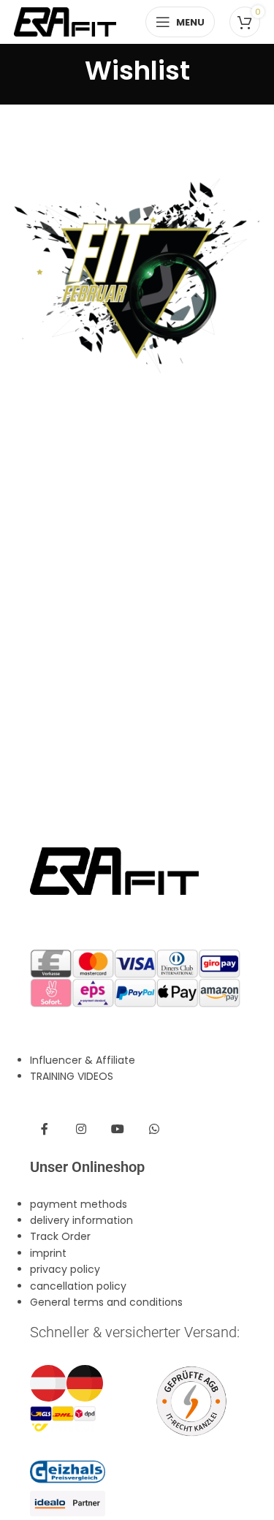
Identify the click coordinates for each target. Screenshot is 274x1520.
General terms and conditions (106, 1302)
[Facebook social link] (44, 1129)
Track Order (60, 1236)
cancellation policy (78, 1286)
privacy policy (65, 1269)
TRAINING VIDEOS (71, 1076)
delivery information (81, 1220)
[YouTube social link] (117, 1129)
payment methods (78, 1204)
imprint (48, 1253)
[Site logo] (65, 21)
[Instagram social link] (81, 1129)
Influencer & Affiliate (82, 1060)
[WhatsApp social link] (154, 1129)
